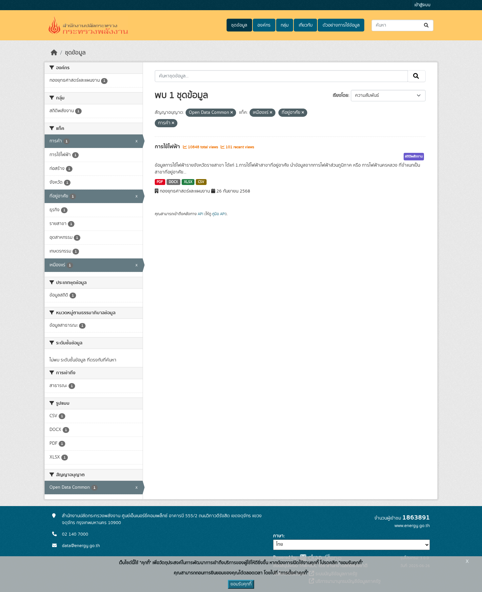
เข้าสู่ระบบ (422, 5)
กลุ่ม (285, 25)
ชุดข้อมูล (239, 25)
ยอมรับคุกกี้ (241, 584)
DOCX (173, 182)
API (200, 214)
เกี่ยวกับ (305, 25)
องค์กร (264, 25)
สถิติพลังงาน (414, 156)
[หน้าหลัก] (54, 53)
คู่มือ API (219, 214)
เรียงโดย (340, 95)
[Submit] (427, 25)
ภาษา (278, 536)
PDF (160, 182)
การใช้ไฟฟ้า (168, 146)
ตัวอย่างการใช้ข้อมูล (341, 25)
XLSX (188, 182)
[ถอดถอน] (232, 112)
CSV (201, 182)
